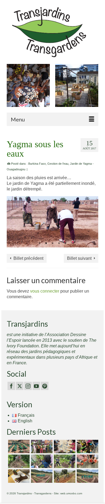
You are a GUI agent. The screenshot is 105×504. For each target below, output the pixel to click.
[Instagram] (28, 386)
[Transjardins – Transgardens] (52, 32)
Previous (11, 88)
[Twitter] (19, 386)
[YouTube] (36, 386)
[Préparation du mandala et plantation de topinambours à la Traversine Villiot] (63, 461)
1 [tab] (39, 243)
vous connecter (44, 291)
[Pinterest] (44, 386)
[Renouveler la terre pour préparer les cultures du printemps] (86, 446)
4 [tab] (59, 243)
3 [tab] (52, 243)
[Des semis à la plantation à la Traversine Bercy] (41, 461)
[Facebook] (11, 386)
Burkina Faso (37, 163)
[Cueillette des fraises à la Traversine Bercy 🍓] (86, 461)
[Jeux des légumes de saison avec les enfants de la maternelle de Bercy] (63, 446)
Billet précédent (28, 258)
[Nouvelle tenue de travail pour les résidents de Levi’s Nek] (41, 476)
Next (93, 88)
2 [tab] (46, 243)
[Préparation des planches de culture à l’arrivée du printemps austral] (18, 446)
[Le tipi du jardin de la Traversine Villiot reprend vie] (18, 461)
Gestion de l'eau (57, 163)
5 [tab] (65, 243)
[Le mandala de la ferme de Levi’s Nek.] (86, 476)
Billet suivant (79, 258)
